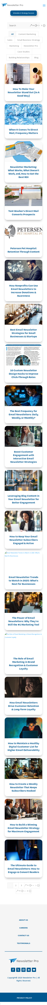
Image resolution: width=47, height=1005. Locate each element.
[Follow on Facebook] (13, 970)
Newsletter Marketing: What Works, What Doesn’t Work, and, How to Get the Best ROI (23, 172)
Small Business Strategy (28, 40)
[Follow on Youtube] (34, 970)
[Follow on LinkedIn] (29, 970)
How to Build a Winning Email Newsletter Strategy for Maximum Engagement (23, 828)
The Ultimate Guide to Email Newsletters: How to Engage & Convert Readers (23, 869)
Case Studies (23, 51)
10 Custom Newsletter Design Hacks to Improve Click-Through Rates (23, 374)
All (12, 34)
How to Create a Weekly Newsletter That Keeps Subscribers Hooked (23, 787)
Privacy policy (24, 998)
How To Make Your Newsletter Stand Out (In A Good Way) (23, 92)
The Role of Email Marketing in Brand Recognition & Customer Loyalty (23, 663)
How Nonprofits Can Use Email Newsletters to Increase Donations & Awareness (23, 290)
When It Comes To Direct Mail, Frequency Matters (23, 131)
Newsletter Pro (31, 45)
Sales (9, 40)
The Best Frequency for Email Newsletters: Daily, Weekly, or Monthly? (23, 414)
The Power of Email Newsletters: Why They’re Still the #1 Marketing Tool (23, 621)
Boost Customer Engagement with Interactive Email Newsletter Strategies (23, 456)
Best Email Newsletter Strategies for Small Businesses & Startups (23, 333)
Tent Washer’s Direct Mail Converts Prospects (23, 212)
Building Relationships (19, 57)
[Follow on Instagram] (23, 970)
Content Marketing (27, 34)
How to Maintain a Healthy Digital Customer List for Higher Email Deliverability (24, 747)
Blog (36, 57)
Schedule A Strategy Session (23, 13)
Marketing (14, 45)
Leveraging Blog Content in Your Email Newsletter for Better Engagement (23, 499)
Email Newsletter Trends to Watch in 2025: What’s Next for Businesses (23, 580)
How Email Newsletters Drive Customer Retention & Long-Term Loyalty (23, 706)
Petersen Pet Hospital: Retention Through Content (24, 250)
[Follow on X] (18, 970)
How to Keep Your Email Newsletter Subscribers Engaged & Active (23, 540)
